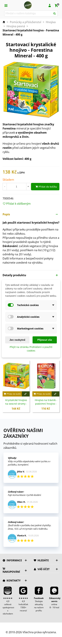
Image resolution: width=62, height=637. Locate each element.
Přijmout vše (44, 339)
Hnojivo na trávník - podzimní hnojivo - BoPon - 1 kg (46, 403)
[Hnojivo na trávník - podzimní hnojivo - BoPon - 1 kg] (45, 375)
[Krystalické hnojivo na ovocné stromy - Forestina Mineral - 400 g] (16, 375)
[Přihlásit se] (49, 5)
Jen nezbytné (17, 339)
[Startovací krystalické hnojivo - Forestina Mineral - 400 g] (31, 89)
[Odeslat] (55, 13)
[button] (31, 214)
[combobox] (28, 13)
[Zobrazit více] (26, 394)
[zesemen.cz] (28, 5)
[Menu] (6, 5)
